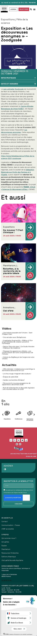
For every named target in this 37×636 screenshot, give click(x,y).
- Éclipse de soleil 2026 (10, 377)
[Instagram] (14, 440)
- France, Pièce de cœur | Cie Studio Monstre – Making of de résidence (18, 347)
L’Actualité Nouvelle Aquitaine (12, 560)
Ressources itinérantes (10, 553)
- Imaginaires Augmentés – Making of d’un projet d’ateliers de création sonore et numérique (17, 342)
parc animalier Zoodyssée (13, 89)
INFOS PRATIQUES (8, 78)
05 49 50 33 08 (6, 580)
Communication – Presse (11, 525)
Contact (5, 521)
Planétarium (6, 549)
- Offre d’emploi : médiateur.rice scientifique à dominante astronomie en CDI (18, 369)
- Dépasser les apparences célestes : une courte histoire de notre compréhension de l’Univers (17, 352)
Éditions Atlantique (28, 453)
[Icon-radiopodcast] (26, 440)
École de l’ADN (31, 456)
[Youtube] (22, 440)
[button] (34, 9)
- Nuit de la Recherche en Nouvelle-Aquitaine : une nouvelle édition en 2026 (18, 388)
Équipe (4, 546)
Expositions (8, 19)
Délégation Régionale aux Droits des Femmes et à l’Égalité (17, 172)
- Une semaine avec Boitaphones (14, 337)
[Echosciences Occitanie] (20, 444)
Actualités (5, 542)
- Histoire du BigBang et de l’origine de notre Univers (18, 358)
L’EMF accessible (8, 529)
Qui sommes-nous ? (9, 538)
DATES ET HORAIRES (9, 84)
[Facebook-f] (11, 440)
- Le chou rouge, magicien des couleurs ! (16, 374)
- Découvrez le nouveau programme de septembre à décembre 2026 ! (16, 384)
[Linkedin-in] (18, 440)
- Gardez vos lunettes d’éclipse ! (13, 380)
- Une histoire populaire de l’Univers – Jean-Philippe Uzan (17, 333)
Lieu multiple (15, 453)
